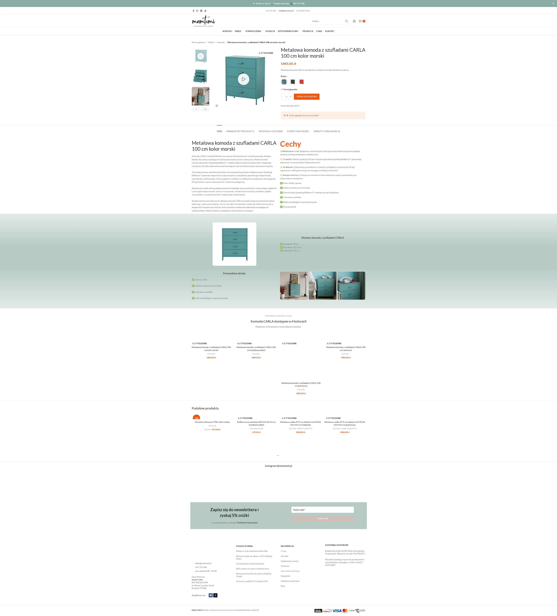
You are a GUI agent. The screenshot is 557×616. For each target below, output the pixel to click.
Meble (211, 42)
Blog (283, 586)
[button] (196, 109)
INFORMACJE (287, 546)
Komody (221, 42)
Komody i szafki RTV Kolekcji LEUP (252, 581)
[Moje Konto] (354, 21)
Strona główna (198, 42)
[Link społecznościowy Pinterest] (201, 11)
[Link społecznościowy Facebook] (193, 11)
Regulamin (285, 576)
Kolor (284, 76)
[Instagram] (215, 595)
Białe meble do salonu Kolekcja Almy (252, 568)
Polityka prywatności (290, 581)
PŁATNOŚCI (359, 553)
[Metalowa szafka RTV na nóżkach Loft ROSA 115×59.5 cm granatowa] (344, 416)
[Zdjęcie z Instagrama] (206, 485)
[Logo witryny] (203, 21)
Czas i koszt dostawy (290, 571)
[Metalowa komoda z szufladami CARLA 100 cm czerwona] (346, 341)
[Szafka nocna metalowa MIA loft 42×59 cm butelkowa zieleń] (256, 416)
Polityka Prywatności (247, 522)
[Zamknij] (553, 3)
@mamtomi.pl (284, 465)
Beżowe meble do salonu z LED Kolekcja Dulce (254, 557)
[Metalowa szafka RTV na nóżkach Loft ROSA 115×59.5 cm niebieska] (300, 416)
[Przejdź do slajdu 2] (279, 455)
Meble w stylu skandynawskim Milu (252, 551)
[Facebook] (211, 595)
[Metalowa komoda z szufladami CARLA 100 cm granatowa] (301, 359)
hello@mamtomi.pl (286, 11)
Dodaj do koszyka (307, 96)
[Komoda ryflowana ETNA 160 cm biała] (212, 416)
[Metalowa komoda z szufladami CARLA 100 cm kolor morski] (211, 341)
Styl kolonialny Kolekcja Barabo (250, 563)
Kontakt (284, 556)
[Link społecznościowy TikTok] (205, 11)
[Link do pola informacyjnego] (322, 174)
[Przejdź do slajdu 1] (277, 455)
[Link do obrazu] (203, 553)
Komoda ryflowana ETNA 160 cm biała (212, 422)
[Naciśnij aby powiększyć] (216, 105)
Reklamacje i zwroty (290, 561)
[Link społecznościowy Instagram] (197, 11)
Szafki (260, 428)
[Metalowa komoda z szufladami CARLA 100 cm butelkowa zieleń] (256, 341)
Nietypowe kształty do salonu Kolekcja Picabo (253, 574)
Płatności (285, 566)
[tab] (219, 129)
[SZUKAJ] (346, 21)
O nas (283, 551)
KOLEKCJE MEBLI (244, 546)
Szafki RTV (307, 428)
